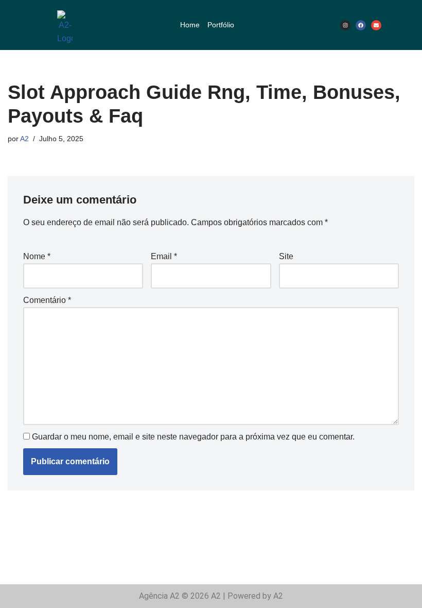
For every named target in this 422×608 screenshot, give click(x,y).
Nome (36, 256)
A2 (24, 138)
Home (190, 25)
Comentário (47, 300)
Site (286, 256)
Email (164, 256)
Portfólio (220, 25)
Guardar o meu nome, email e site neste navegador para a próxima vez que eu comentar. (193, 436)
